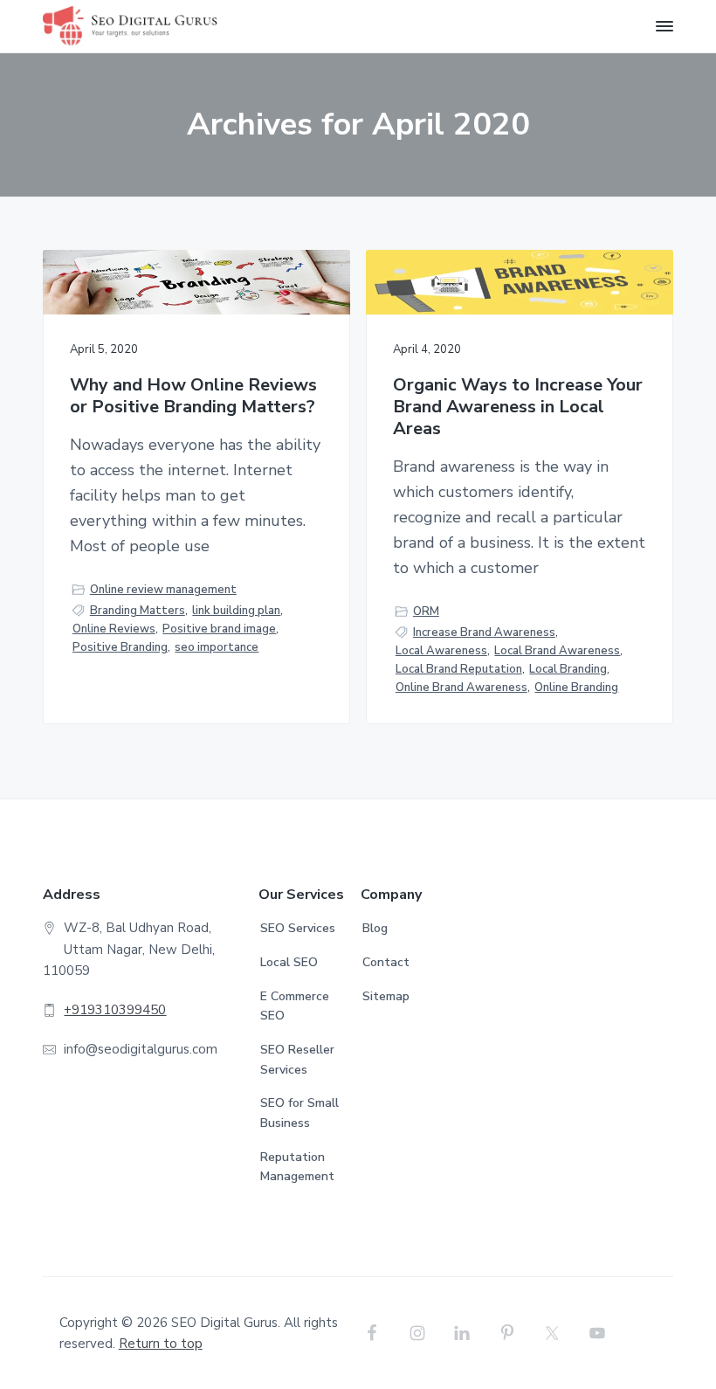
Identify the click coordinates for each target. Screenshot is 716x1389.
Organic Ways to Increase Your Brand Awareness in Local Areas (518, 407)
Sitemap (386, 996)
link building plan (236, 610)
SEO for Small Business (299, 1113)
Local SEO (289, 962)
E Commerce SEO (294, 1006)
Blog (375, 928)
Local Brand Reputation (459, 669)
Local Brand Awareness (557, 651)
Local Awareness (441, 651)
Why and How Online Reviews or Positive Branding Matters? (193, 396)
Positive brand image (219, 629)
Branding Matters (137, 610)
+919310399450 (115, 1010)
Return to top (161, 1343)
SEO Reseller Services (297, 1059)
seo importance (216, 647)
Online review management (163, 590)
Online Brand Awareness (461, 687)
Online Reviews (113, 629)
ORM (426, 611)
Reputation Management (297, 1167)
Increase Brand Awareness (484, 632)
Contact (386, 962)
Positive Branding (120, 647)
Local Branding (568, 669)
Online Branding (576, 687)
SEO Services (297, 928)
